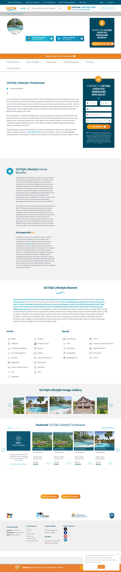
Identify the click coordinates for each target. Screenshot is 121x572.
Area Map (89, 62)
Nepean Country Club (71, 304)
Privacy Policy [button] (96, 562)
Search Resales (107, 428)
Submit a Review (30, 538)
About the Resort (13, 62)
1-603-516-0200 (85, 10)
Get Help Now (97, 127)
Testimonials (30, 536)
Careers (28, 531)
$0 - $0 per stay (69, 38)
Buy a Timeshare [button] (49, 2)
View (48, 463)
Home (8, 14)
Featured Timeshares (71, 62)
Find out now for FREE (101, 44)
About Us (29, 529)
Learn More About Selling (17, 464)
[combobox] (88, 115)
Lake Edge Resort (81, 302)
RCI (30, 244)
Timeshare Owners (14, 68)
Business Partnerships (32, 541)
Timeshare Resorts (17, 14)
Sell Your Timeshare (107, 8)
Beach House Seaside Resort (24, 299)
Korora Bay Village (68, 302)
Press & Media (30, 534)
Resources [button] (82, 2)
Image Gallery (51, 62)
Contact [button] (110, 2)
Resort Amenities (32, 62)
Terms (101, 143)
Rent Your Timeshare (71, 497)
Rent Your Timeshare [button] (32, 2)
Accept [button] (101, 567)
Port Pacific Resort (26, 307)
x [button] (118, 554)
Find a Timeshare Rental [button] (67, 2)
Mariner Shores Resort (53, 304)
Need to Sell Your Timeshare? (59, 56)
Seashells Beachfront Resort (63, 307)
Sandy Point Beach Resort (43, 307)
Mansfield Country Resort (35, 304)
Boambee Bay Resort (69, 299)
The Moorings (94, 307)
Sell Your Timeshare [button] (15, 2)
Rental (18, 428)
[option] (13, 405)
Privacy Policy (88, 133)
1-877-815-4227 (88, 7)
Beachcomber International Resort (48, 299)
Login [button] (102, 2)
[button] (24, 8)
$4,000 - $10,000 (38, 38)
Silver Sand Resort (82, 307)
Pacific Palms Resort (87, 304)
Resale (10, 428)
